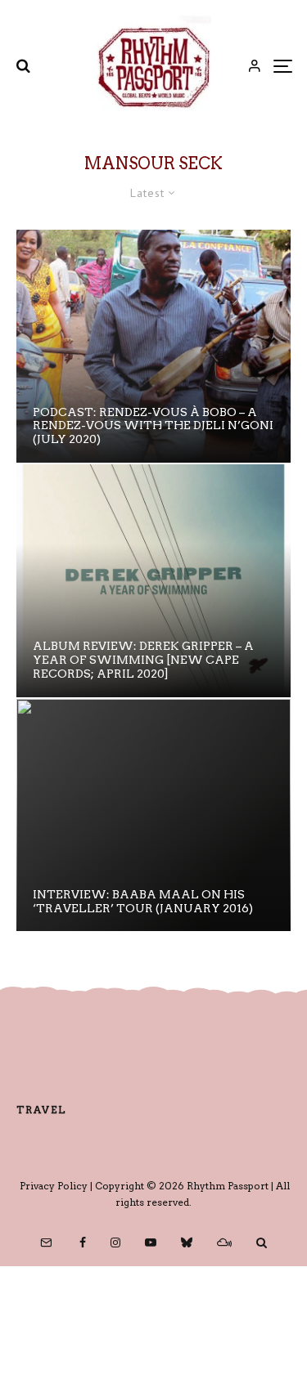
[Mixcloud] (224, 1242)
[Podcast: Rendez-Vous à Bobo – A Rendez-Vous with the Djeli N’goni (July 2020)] (153, 346)
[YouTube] (151, 1242)
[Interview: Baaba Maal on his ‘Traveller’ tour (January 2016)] (153, 815)
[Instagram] (115, 1242)
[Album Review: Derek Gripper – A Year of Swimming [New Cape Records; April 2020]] (153, 580)
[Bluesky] (187, 1242)
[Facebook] (82, 1242)
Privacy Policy (54, 1186)
